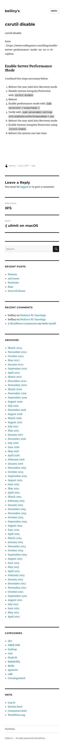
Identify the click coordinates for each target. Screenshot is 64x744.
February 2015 (16, 500)
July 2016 (13, 442)
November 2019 (17, 393)
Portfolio (10, 729)
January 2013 (15, 579)
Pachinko (13, 282)
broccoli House (16, 290)
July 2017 (13, 426)
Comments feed (17, 710)
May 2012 (13, 612)
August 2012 (15, 600)
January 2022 (16, 364)
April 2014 (14, 533)
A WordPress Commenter (23, 323)
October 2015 (15, 471)
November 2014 (17, 513)
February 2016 (16, 459)
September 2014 (17, 521)
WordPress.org (16, 714)
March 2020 (15, 389)
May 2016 (13, 451)
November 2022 (17, 352)
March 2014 (15, 538)
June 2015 (13, 484)
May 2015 (13, 488)
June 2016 (13, 447)
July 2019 (13, 405)
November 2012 (17, 587)
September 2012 (17, 595)
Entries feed (15, 706)
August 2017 (15, 422)
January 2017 (15, 434)
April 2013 (13, 571)
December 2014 (17, 509)
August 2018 (15, 414)
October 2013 (15, 550)
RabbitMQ (14, 661)
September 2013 (17, 554)
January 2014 (15, 542)
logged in (25, 186)
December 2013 (17, 546)
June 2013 (13, 562)
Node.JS (12, 657)
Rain (10, 286)
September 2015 (17, 476)
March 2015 (15, 496)
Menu (54, 11)
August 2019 (15, 401)
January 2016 (15, 463)
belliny (12, 165)
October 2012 (15, 591)
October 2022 (16, 356)
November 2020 (17, 385)
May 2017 (13, 430)
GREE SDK (14, 645)
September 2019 (17, 397)
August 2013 (15, 558)
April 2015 (14, 492)
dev (10, 640)
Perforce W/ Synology (33, 315)
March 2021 (15, 376)
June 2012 (13, 608)
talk (33, 165)
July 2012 (13, 604)
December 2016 (17, 438)
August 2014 (15, 525)
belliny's (12, 11)
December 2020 (17, 380)
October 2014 (15, 517)
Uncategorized (16, 678)
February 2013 (16, 575)
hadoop (12, 649)
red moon (13, 278)
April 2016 (14, 455)
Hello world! (49, 323)
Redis (11, 665)
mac (10, 653)
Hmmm (12, 274)
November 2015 (17, 467)
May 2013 (13, 566)
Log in (11, 702)
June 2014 (13, 529)
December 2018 (17, 409)
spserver (13, 669)
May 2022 (13, 360)
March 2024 (15, 347)
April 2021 (14, 372)
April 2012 (14, 616)
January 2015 (15, 504)
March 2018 (15, 418)
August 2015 (15, 480)
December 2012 (17, 583)
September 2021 (17, 368)
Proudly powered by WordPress (30, 738)
